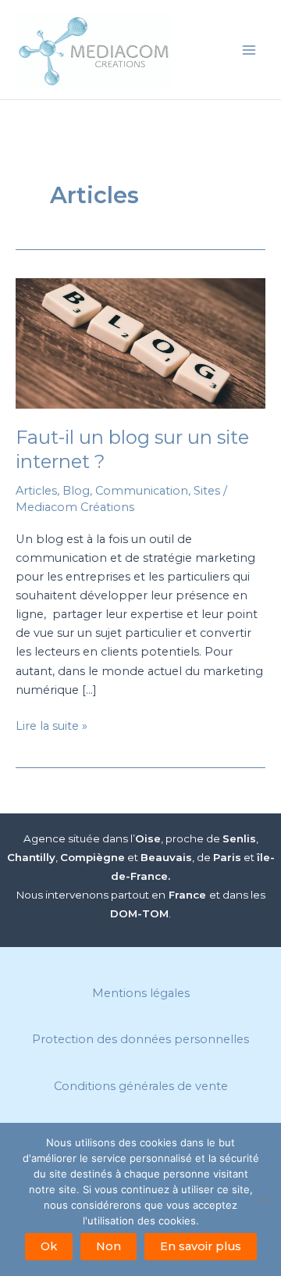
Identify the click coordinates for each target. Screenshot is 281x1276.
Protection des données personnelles (140, 1039)
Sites (207, 491)
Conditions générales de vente (141, 1086)
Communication (141, 491)
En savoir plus (200, 1246)
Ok (49, 1246)
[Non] (261, 1199)
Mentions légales (141, 993)
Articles (36, 491)
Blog (76, 491)
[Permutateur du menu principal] (249, 50)
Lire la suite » (51, 726)
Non (108, 1246)
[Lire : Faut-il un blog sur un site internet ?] (140, 343)
